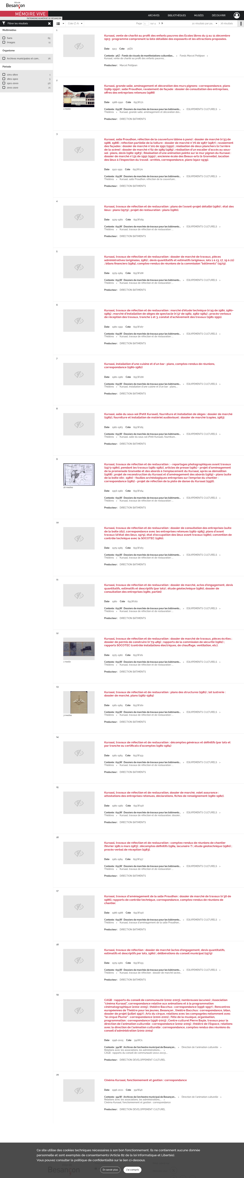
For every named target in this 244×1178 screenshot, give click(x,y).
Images (11, 42)
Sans (9, 38)
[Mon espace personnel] (237, 15)
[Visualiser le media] (79, 96)
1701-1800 (12, 74)
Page (139, 23)
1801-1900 (12, 79)
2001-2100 (12, 87)
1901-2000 (12, 83)
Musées (199, 15)
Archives (154, 15)
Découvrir (218, 15)
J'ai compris (132, 1169)
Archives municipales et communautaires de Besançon (37, 58)
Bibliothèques (177, 15)
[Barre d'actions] (240, 23)
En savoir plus (110, 1169)
